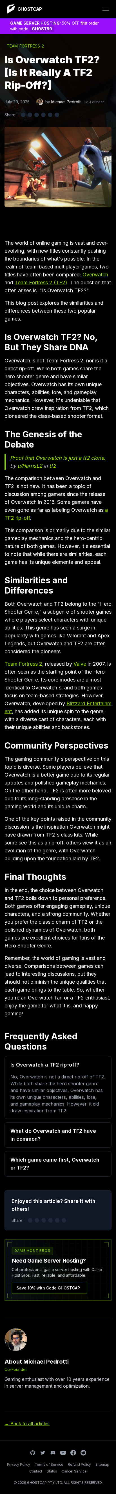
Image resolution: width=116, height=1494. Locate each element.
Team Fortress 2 (23, 664)
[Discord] (53, 1453)
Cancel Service (74, 1471)
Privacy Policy (18, 1464)
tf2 (52, 466)
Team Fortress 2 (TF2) (41, 282)
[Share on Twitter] (23, 115)
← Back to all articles (27, 1423)
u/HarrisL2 (29, 466)
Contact (35, 1471)
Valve (79, 664)
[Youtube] (63, 1453)
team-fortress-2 (25, 46)
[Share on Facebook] (30, 115)
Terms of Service (49, 1464)
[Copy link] (57, 115)
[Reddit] (83, 1453)
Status (52, 1471)
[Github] (32, 1453)
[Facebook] (73, 1453)
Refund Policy (79, 1464)
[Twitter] (43, 1453)
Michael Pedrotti (66, 101)
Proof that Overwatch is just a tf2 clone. (57, 458)
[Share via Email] (50, 115)
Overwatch (95, 275)
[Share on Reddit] (43, 115)
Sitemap (102, 1464)
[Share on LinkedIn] (36, 115)
